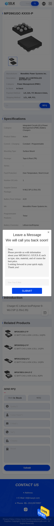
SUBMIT (27, 290)
